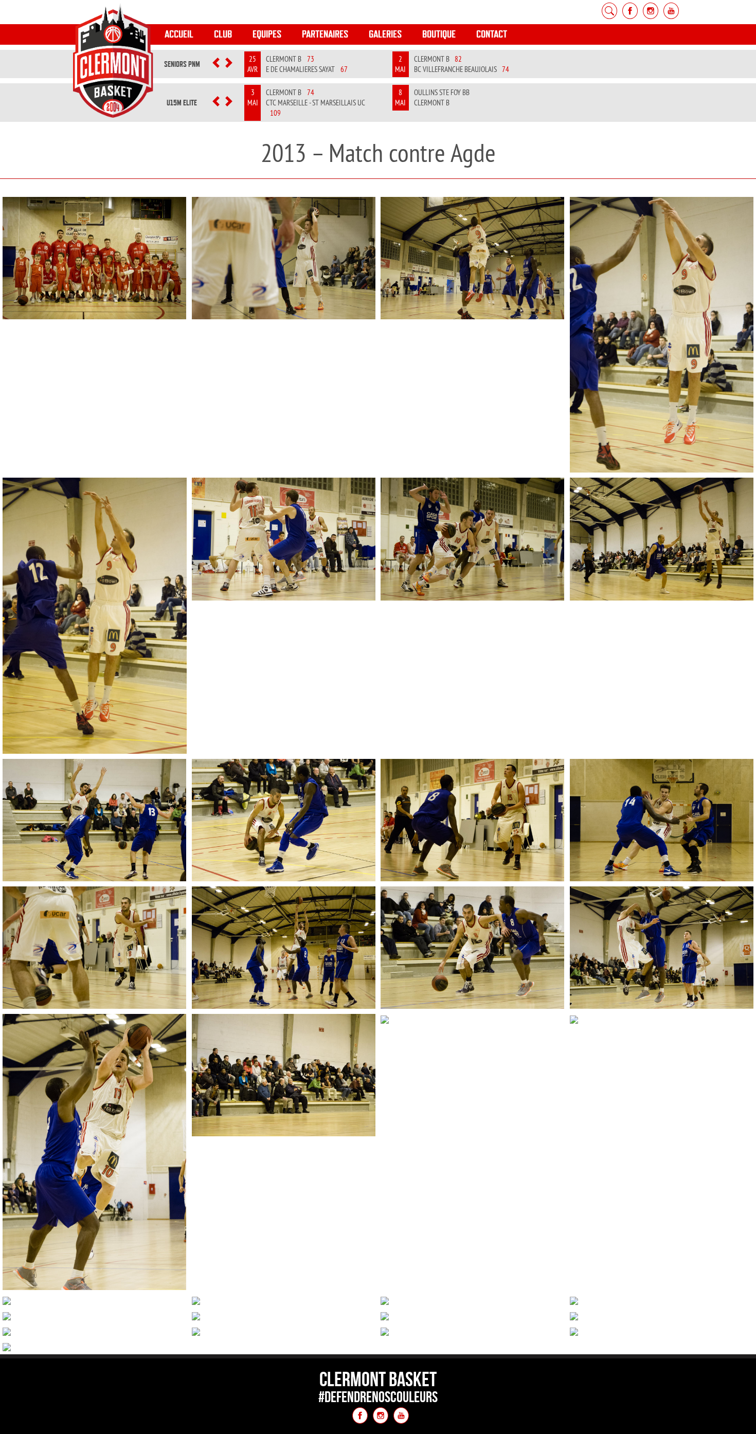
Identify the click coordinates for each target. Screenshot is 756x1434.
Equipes (267, 34)
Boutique (439, 34)
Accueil (179, 34)
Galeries (385, 34)
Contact (491, 34)
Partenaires (325, 34)
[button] (216, 64)
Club (223, 34)
